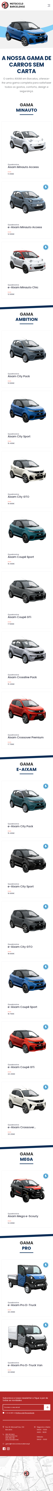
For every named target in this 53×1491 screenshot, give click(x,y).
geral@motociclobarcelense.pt (17, 1444)
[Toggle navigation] (48, 5)
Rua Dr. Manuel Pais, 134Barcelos (14, 1428)
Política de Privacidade (25, 1413)
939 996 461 (10, 1438)
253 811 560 (10, 1434)
